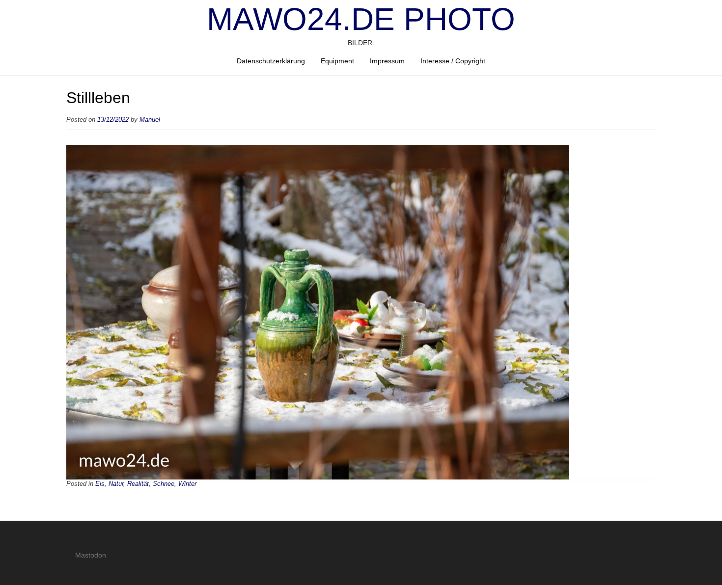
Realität (138, 483)
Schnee (163, 483)
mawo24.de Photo (361, 19)
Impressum (387, 61)
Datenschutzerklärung (271, 61)
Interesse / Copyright (452, 61)
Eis (100, 483)
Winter (187, 483)
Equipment (337, 61)
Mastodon (90, 555)
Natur (116, 483)
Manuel (149, 119)
